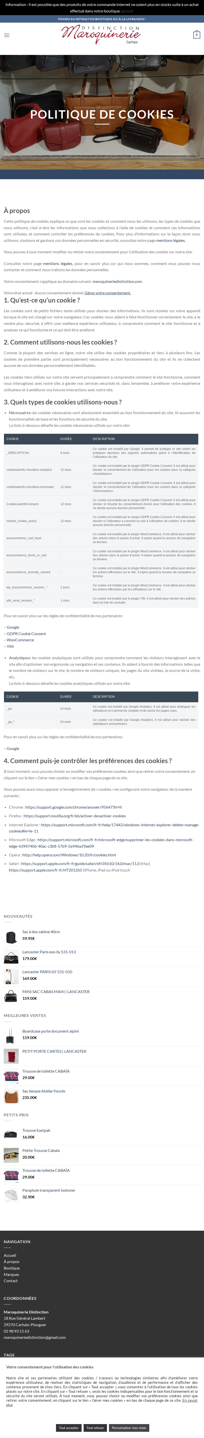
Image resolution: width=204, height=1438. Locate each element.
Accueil (10, 1255)
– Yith (9, 646)
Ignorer (127, 10)
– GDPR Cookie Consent (25, 633)
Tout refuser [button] (95, 1428)
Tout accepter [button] (69, 1428)
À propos (11, 1261)
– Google (11, 627)
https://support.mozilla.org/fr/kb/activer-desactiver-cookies (75, 815)
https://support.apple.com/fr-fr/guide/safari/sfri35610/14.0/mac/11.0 (80, 863)
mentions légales (170, 240)
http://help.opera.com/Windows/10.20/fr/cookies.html (69, 854)
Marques (11, 1274)
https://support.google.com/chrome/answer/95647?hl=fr (73, 807)
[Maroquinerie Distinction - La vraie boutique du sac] (102, 35)
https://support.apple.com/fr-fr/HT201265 (45, 870)
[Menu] (7, 35)
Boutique (12, 1267)
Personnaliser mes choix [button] (129, 1428)
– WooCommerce (19, 639)
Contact (11, 1280)
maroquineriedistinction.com (117, 281)
